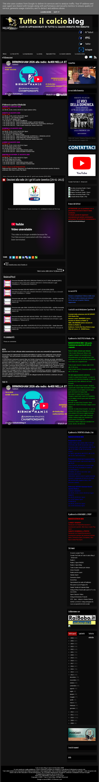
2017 (72, 663)
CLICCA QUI (60, 775)
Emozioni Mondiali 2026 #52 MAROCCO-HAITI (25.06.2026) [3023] (33, 289)
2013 (72, 675)
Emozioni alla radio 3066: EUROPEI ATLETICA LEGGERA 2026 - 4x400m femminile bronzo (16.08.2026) (38, 308)
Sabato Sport (74, 575)
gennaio (72, 708)
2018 (72, 660)
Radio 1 (72, 560)
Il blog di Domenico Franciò (78, 597)
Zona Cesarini (74, 570)
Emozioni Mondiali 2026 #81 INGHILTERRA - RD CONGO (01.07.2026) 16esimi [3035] (37, 317)
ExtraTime (73, 580)
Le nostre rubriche (65, 54)
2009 (72, 720)
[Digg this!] (23, 257)
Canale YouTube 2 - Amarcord (77, 182)
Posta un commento (10, 341)
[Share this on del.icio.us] (26, 257)
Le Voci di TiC (14, 54)
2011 (72, 715)
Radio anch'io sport (76, 572)
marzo (72, 702)
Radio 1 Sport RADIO (77, 562)
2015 (72, 669)
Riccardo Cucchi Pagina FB (79, 585)
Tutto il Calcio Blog (41, 768)
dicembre (73, 677)
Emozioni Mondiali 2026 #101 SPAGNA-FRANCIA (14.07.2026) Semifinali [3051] (36, 280)
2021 (72, 652)
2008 (72, 723)
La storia (39, 54)
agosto (72, 688)
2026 (72, 638)
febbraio (72, 705)
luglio (71, 691)
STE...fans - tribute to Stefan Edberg (81, 599)
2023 (72, 646)
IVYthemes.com (57, 779)
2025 (72, 641)
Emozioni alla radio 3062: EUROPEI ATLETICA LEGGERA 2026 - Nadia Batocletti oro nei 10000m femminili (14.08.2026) (37, 326)
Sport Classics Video (76, 594)
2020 (72, 655)
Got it (57, 12)
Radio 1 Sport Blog (76, 565)
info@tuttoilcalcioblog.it (76, 221)
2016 (72, 666)
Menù (4, 54)
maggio (72, 697)
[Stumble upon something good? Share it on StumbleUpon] (20, 257)
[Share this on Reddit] (33, 257)
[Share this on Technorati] (36, 257)
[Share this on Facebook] (10, 257)
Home (4, 176)
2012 (72, 712)
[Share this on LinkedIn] (29, 257)
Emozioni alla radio (13, 176)
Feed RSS (95, 57)
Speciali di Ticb (50, 54)
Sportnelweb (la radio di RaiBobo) (80, 582)
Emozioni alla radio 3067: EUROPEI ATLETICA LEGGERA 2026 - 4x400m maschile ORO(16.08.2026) (38, 299)
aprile (72, 700)
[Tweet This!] (13, 257)
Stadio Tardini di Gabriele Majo (79, 587)
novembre (73, 680)
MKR (49, 779)
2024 (72, 643)
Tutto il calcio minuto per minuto (80, 567)
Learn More (45, 12)
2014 (72, 672)
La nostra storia (80, 54)
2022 (72, 649)
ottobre (72, 683)
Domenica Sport (75, 577)
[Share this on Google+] (17, 257)
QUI (61, 774)
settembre (73, 685)
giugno (72, 694)
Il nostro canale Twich (77, 553)
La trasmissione (28, 54)
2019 (72, 658)
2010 (72, 717)
